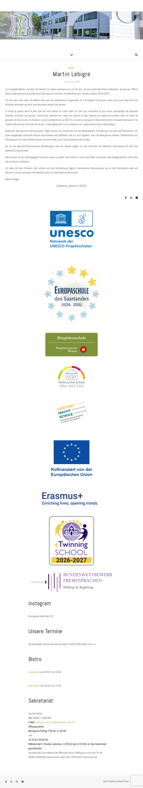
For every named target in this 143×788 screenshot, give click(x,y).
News (71, 68)
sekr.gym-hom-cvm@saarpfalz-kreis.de (55, 722)
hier (94, 644)
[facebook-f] (6, 781)
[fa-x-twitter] (11, 781)
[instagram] (17, 781)
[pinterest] (22, 781)
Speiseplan (34, 672)
